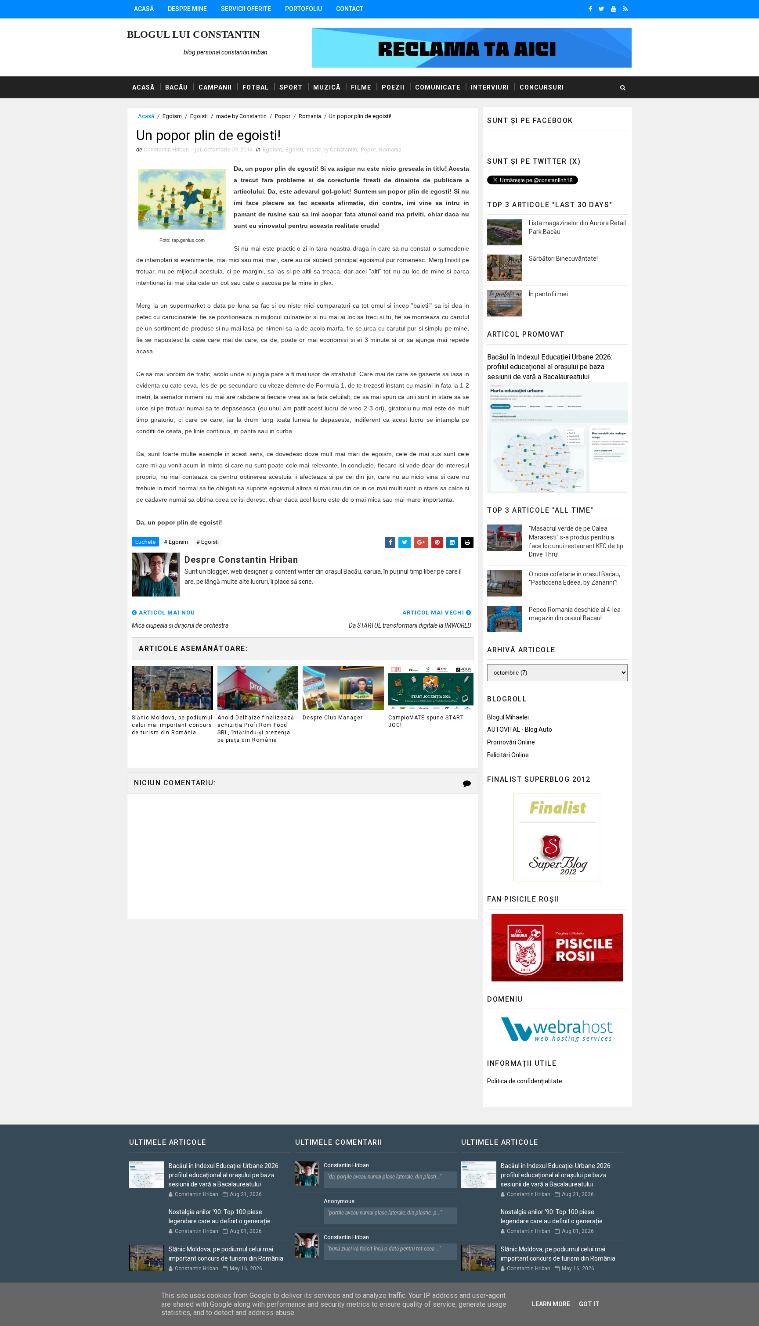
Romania (310, 116)
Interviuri (490, 87)
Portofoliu (303, 8)
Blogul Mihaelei (508, 717)
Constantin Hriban (346, 1165)
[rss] (625, 8)
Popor (282, 116)
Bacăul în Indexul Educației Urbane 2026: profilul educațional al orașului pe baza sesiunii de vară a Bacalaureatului (549, 367)
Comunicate (437, 87)
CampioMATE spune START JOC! (426, 721)
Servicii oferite (246, 8)
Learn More (551, 1304)
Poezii (393, 87)
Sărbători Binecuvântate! (563, 258)
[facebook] (590, 8)
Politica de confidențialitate (524, 1081)
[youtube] (613, 8)
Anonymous (339, 1201)
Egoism (172, 116)
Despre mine (187, 8)
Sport (291, 87)
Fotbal (255, 87)
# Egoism (176, 542)
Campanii (215, 87)
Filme (361, 87)
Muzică (326, 87)
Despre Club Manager (333, 718)
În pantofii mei (548, 294)
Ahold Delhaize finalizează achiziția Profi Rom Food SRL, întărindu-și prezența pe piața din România (255, 729)
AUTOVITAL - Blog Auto (519, 729)
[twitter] (601, 8)
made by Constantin (241, 116)
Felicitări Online (508, 754)
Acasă (144, 8)
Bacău (176, 87)
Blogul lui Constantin (193, 34)
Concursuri (542, 87)
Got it (589, 1304)
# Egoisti (207, 542)
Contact (349, 8)
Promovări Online (511, 742)
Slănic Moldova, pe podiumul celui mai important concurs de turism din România (172, 725)
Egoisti (199, 116)
